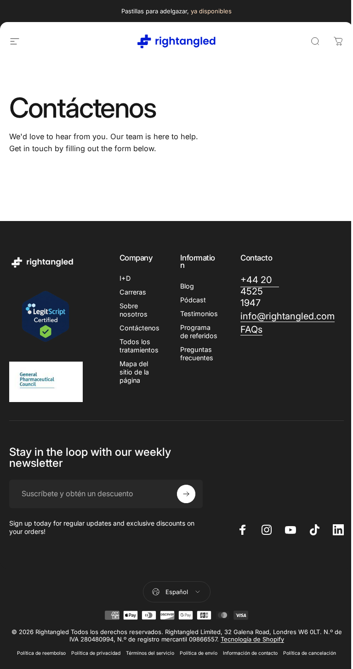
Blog (187, 286)
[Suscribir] (186, 494)
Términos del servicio (150, 653)
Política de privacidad (95, 653)
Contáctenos (139, 328)
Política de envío (198, 653)
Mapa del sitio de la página (134, 372)
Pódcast (193, 300)
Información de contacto (250, 653)
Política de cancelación (309, 653)
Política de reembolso (41, 653)
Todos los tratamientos (139, 346)
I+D (125, 278)
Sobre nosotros (134, 310)
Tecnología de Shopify (252, 639)
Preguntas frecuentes (196, 354)
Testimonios (199, 313)
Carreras (133, 292)
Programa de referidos (198, 331)
